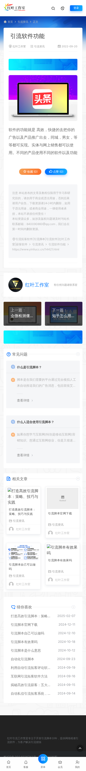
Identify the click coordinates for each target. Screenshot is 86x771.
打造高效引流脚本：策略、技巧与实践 (22, 512)
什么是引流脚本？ (29, 367)
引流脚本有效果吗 (60, 560)
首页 (10, 21)
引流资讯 (23, 21)
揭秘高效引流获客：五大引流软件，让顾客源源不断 (32, 685)
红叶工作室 (19, 46)
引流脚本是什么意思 (26, 650)
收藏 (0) (32, 171)
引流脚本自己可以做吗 (22, 567)
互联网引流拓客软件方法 (29, 676)
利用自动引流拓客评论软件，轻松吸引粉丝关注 (32, 668)
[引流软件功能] (43, 98)
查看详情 (23, 400)
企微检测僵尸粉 (22, 315)
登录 (76, 8)
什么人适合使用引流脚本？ (35, 422)
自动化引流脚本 (22, 659)
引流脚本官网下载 (60, 513)
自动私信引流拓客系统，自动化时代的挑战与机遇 (32, 693)
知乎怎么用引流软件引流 (63, 315)
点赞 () (57, 171)
